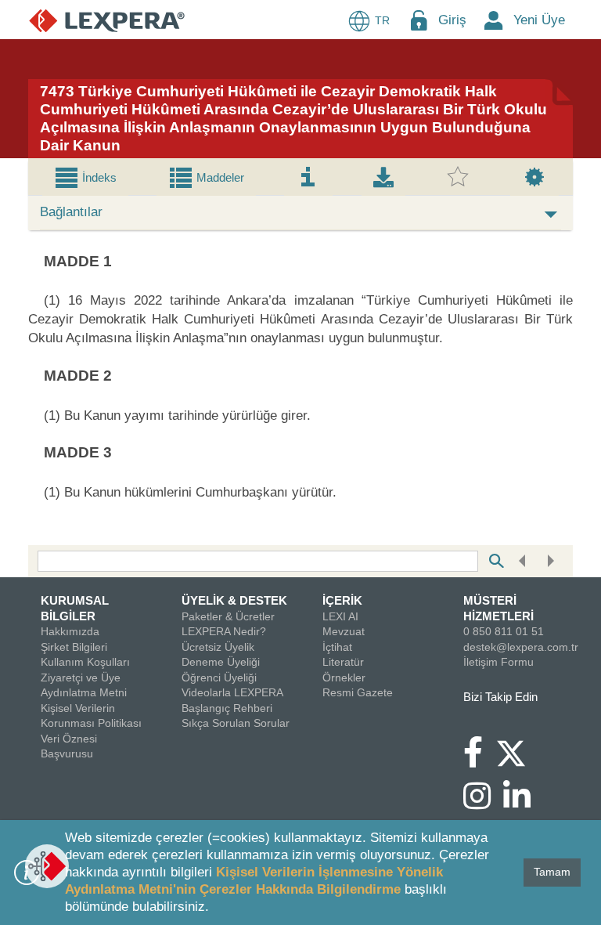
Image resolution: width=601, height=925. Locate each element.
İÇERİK (342, 600)
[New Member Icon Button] (493, 20)
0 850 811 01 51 (503, 631)
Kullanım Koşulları (85, 662)
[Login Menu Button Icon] (418, 20)
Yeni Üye (539, 20)
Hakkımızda (70, 631)
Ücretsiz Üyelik (218, 647)
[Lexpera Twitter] (517, 751)
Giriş (452, 20)
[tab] (85, 177)
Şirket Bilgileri (74, 647)
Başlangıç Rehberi (227, 708)
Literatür (343, 662)
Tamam (552, 871)
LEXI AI (340, 616)
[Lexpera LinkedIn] (523, 803)
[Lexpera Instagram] (483, 803)
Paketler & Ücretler (228, 616)
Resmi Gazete (357, 692)
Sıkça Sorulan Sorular (236, 723)
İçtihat (337, 647)
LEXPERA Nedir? (224, 631)
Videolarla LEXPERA (232, 692)
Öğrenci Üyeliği (219, 677)
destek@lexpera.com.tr (520, 647)
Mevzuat (343, 631)
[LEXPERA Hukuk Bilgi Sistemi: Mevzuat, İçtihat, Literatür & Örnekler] (106, 20)
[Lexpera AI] (47, 866)
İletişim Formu (498, 662)
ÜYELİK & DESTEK (234, 600)
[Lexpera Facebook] (479, 759)
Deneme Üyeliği (221, 662)
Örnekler (343, 677)
